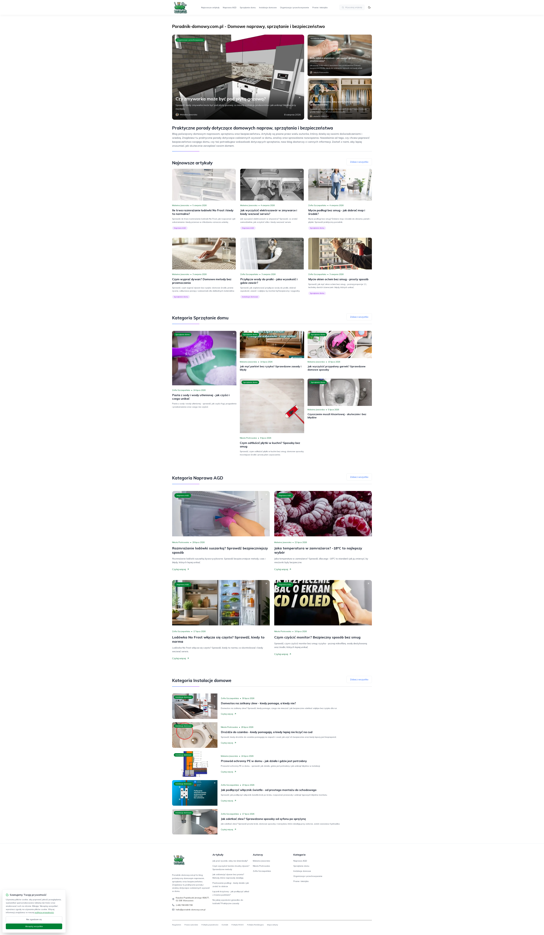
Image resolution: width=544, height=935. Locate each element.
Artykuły (217, 854)
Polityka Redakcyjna (255, 925)
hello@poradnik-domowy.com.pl (190, 909)
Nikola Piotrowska (248, 438)
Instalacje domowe (268, 7)
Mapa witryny (272, 925)
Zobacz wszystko (359, 161)
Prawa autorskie (191, 925)
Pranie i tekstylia (320, 7)
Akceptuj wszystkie (34, 926)
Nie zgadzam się (34, 919)
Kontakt (225, 925)
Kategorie (299, 854)
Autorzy (258, 854)
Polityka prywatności (209, 925)
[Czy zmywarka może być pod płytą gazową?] (238, 77)
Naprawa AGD (229, 7)
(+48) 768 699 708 (184, 905)
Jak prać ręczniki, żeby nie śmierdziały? (230, 861)
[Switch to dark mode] (369, 7)
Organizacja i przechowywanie (294, 7)
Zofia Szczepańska (317, 205)
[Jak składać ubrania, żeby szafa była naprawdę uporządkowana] (340, 99)
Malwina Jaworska (180, 205)
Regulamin (176, 925)
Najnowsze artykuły (210, 7)
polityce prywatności (44, 912)
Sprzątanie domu (248, 7)
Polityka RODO (237, 925)
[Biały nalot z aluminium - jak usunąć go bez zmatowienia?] (340, 55)
